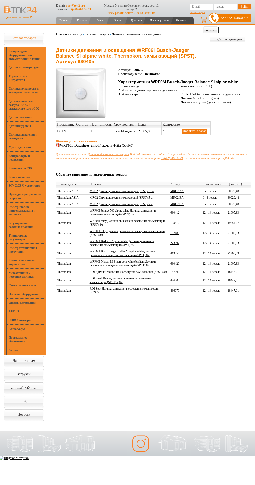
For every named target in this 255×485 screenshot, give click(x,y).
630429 (174, 263)
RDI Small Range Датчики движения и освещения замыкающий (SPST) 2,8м (120, 280)
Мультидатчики (20, 147)
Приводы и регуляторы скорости (25, 196)
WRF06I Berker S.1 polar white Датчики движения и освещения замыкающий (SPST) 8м (122, 243)
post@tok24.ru (75, 5)
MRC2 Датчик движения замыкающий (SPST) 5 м (121, 197)
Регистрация (197, 12)
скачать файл (111, 145)
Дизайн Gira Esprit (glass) (200, 98)
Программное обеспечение (18, 339)
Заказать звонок (235, 18)
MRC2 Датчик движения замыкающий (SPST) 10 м (122, 191)
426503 (174, 280)
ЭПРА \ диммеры (20, 320)
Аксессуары (17, 329)
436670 (174, 290)
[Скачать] (58, 146)
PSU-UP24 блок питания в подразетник (210, 94)
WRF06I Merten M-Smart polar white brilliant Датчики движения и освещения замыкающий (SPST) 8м (123, 263)
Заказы (118, 20)
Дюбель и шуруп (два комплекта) (206, 102)
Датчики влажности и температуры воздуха (24, 90)
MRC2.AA (177, 191)
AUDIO (14, 311)
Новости (24, 414)
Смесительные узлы (22, 285)
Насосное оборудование (24, 294)
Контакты (181, 20)
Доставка (136, 20)
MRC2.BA (177, 197)
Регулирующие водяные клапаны (21, 225)
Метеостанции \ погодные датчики (21, 274)
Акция (13, 350)
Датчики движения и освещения (23, 136)
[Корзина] (203, 19)
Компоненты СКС (21, 168)
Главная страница (69, 34)
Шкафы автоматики (22, 302)
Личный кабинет (24, 387)
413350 (174, 253)
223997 (174, 243)
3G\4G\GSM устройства (24, 185)
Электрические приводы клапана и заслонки (22, 210)
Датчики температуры (24, 67)
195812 (174, 223)
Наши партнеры (159, 20)
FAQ (24, 401)
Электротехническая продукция (23, 249)
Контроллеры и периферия (19, 157)
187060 (174, 272)
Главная (63, 20)
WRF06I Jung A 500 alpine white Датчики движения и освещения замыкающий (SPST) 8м (123, 212)
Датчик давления (20, 117)
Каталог (82, 20)
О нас (100, 20)
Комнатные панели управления (22, 262)
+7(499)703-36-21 (80, 9)
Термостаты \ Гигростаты (18, 78)
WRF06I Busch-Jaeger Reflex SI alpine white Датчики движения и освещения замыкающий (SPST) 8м (122, 253)
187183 (174, 233)
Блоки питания (19, 177)
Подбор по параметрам (228, 39)
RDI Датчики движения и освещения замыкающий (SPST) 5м (128, 272)
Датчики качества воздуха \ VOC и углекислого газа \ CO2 (24, 104)
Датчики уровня (20, 126)
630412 (174, 212)
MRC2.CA (177, 204)
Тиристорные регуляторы (18, 237)
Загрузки (24, 374)
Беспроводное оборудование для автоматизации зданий (24, 55)
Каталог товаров (24, 38)
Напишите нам (24, 361)
